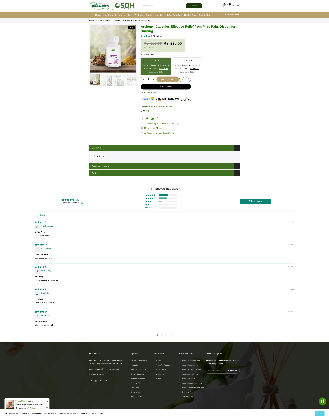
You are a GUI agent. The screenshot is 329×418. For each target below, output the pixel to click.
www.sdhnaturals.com (191, 361)
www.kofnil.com (188, 379)
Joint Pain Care (174, 15)
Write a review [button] (255, 201)
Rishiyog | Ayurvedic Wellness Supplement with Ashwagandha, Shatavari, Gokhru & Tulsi (30, 405)
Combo (149, 15)
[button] (147, 36)
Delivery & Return (149, 106)
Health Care (190, 15)
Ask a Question (166, 106)
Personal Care (136, 397)
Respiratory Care (123, 15)
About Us (160, 374)
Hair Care (160, 15)
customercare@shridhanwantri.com (104, 369)
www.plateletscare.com (191, 370)
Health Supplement (138, 374)
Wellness (138, 15)
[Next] (132, 49)
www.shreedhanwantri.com (193, 388)
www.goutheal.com (190, 374)
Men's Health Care (138, 370)
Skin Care (108, 15)
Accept (319, 413)
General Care (136, 383)
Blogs (158, 379)
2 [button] (161, 335)
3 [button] (165, 335)
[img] (41, 222)
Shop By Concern (163, 365)
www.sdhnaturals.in (190, 365)
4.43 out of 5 (80, 200)
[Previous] (94, 49)
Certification (205, 15)
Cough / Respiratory (138, 361)
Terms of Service (189, 392)
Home (98, 15)
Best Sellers (161, 370)
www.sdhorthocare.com (192, 383)
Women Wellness (137, 379)
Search (194, 6)
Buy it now (166, 87)
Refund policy (187, 397)
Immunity (134, 365)
